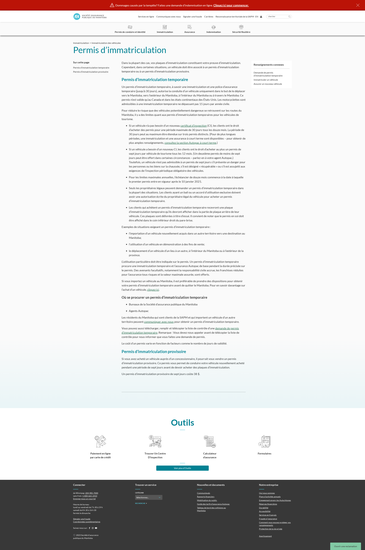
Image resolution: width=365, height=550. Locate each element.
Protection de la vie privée (270, 529)
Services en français (267, 515)
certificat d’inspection (194, 125)
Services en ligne (146, 16)
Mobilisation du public (207, 500)
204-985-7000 (91, 493)
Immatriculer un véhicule (266, 79)
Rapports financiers (205, 496)
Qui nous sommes (267, 493)
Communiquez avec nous (168, 16)
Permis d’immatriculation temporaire (91, 67)
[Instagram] (93, 528)
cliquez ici (153, 289)
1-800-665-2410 (89, 496)
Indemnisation (213, 32)
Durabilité (263, 507)
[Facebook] (89, 528)
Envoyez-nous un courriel (84, 499)
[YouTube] (96, 528)
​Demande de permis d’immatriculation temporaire (268, 74)
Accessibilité (264, 511)
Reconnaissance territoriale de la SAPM (235, 16)
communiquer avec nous (159, 321)
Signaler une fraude (192, 16)
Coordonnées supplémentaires (86, 521)
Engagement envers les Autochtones (275, 500)
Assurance (189, 32)
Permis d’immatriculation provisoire (90, 71)
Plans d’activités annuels (270, 496)
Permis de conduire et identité (130, 32)
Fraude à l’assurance (268, 518)
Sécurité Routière (241, 32)
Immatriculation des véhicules (106, 43)
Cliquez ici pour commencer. (231, 5)
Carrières (208, 16)
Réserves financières (268, 504)
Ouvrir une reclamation (345, 546)
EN (256, 16)
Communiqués (203, 493)
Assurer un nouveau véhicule (268, 83)
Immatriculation (165, 32)
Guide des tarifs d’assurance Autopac (213, 504)
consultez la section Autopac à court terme (190, 142)
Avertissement (265, 536)
